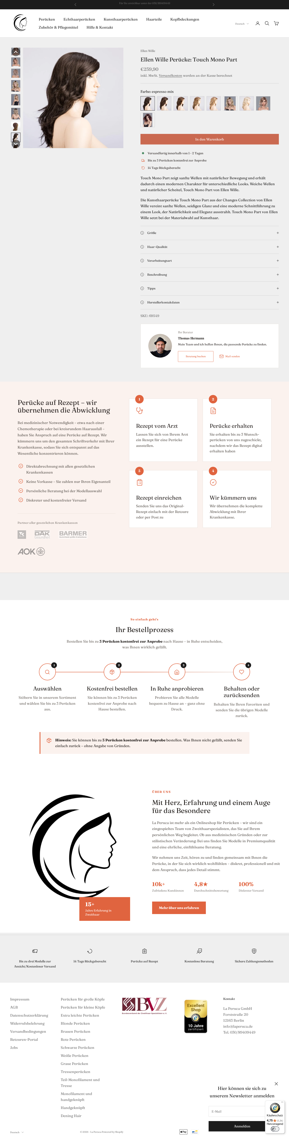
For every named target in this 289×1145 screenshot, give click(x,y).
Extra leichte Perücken (80, 1015)
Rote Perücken (73, 1039)
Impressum (19, 999)
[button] (16, 52)
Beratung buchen (196, 356)
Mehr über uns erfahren (179, 908)
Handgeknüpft (73, 1107)
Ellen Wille (147, 51)
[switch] (275, 1128)
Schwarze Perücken (77, 1047)
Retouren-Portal (24, 1039)
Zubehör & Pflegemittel (58, 27)
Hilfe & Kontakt (100, 27)
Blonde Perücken (75, 1023)
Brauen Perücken (75, 1031)
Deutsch (240, 23)
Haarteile (154, 19)
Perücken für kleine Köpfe (83, 1007)
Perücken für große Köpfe (83, 999)
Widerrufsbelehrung (27, 1023)
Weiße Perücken (74, 1055)
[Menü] (282, 1103)
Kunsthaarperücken (121, 19)
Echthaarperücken (79, 19)
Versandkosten (170, 75)
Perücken (47, 19)
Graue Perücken (74, 1063)
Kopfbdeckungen (184, 19)
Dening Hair (71, 1115)
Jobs (14, 1047)
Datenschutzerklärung (29, 1015)
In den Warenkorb (209, 139)
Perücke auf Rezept (144, 961)
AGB (14, 1007)
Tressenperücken (75, 1071)
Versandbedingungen (28, 1031)
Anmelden (242, 1126)
